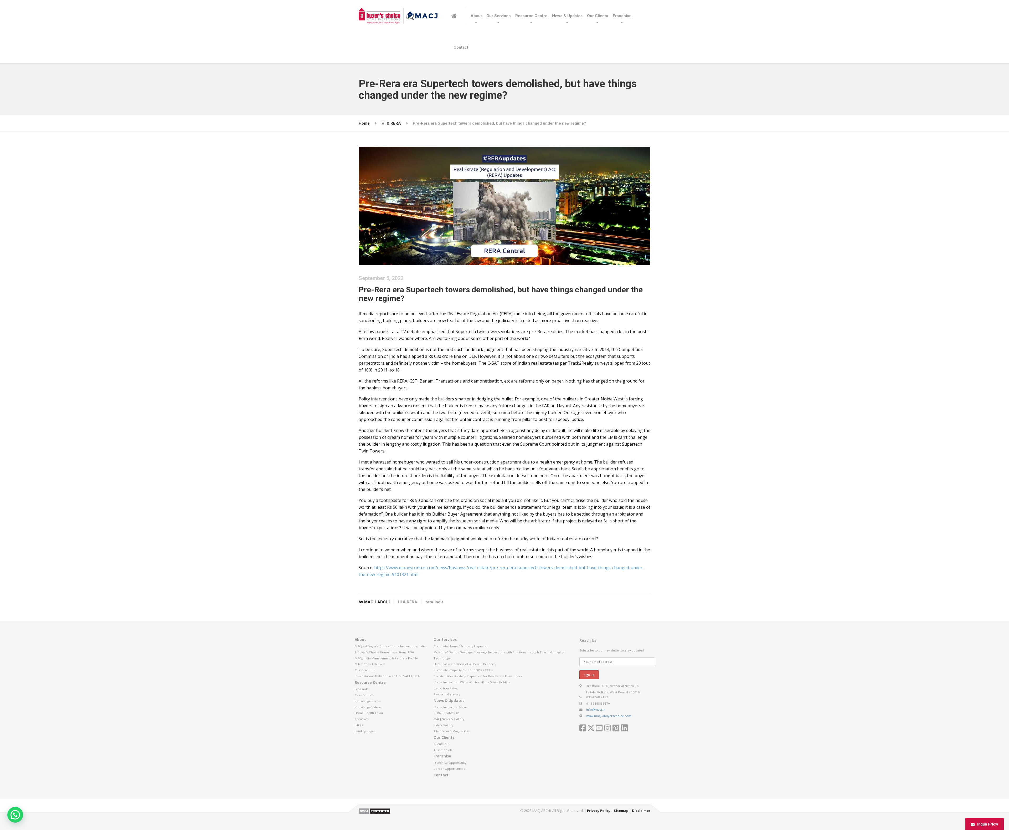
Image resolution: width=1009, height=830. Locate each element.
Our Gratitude (365, 670)
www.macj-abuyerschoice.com (608, 716)
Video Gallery (443, 725)
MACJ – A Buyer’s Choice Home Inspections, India (390, 646)
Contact (461, 47)
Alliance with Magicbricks (452, 731)
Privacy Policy (598, 810)
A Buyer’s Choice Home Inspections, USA (384, 652)
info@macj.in (595, 709)
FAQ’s (359, 725)
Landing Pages (365, 731)
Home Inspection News (450, 707)
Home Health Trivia (369, 713)
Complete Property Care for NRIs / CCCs (463, 670)
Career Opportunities (449, 769)
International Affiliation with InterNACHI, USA (387, 676)
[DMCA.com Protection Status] (374, 810)
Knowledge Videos (368, 707)
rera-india (434, 602)
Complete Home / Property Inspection (461, 646)
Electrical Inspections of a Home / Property (465, 664)
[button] (15, 815)
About (476, 15)
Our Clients (597, 15)
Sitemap (621, 810)
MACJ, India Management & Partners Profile (386, 658)
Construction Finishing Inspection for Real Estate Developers (478, 676)
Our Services (498, 15)
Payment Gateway (447, 694)
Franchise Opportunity (450, 763)
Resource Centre (531, 15)
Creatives (362, 719)
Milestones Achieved (370, 664)
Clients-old (441, 744)
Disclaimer (641, 810)
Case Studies (364, 695)
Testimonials (443, 750)
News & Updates (567, 15)
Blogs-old (362, 689)
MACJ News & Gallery (449, 719)
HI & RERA (407, 602)
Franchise (622, 15)
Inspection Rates (446, 688)
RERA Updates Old (447, 713)
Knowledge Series (368, 701)
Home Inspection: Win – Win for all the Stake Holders (472, 682)
